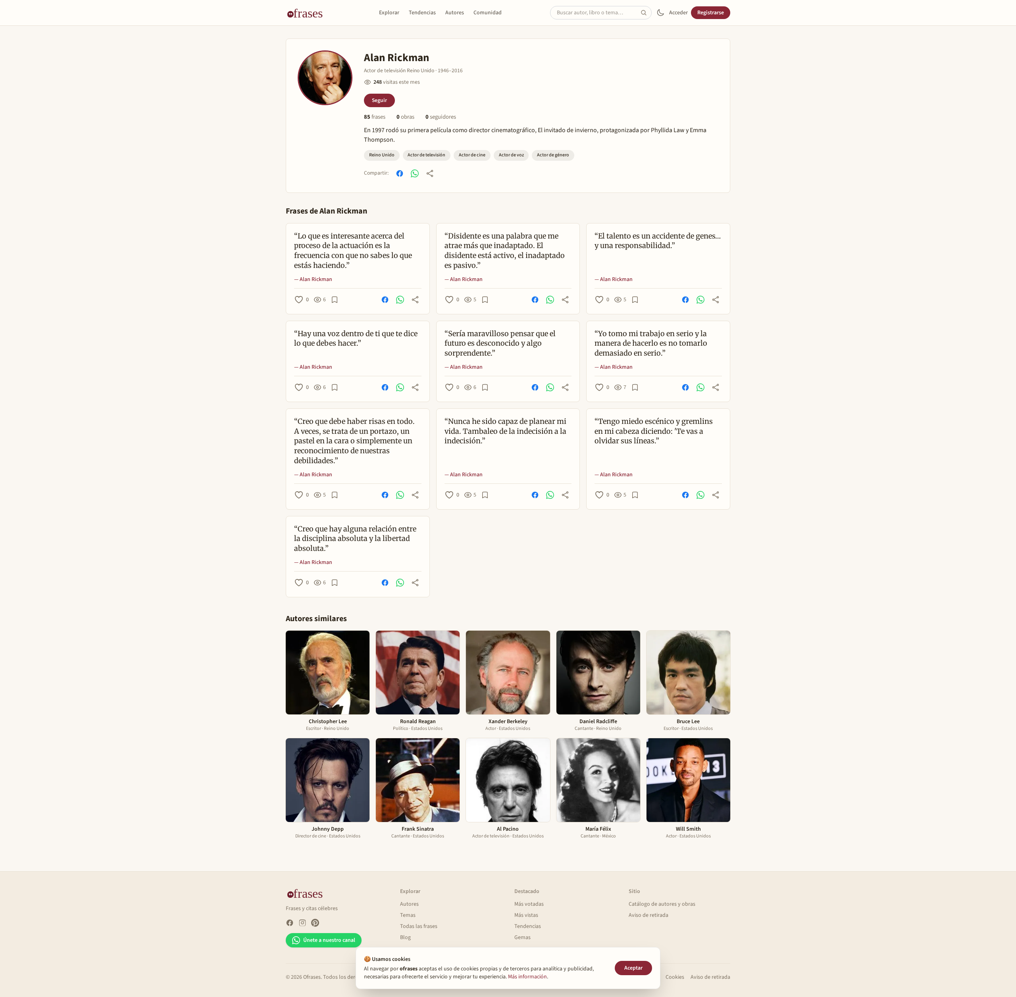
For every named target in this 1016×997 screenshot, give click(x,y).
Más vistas (526, 915)
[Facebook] (290, 923)
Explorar (389, 13)
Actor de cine (472, 155)
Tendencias (422, 13)
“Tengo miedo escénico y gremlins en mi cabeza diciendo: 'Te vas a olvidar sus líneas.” (654, 431)
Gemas (522, 937)
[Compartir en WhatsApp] (414, 173)
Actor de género (553, 155)
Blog (405, 937)
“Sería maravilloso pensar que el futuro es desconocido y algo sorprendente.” (500, 343)
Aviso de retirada (648, 915)
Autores (454, 13)
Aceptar (633, 968)
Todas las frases (418, 926)
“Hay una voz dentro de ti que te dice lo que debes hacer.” (356, 338)
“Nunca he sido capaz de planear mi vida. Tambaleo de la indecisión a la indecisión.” (505, 431)
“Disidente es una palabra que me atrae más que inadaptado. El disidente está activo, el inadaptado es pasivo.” (504, 250)
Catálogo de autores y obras (662, 904)
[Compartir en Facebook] (399, 173)
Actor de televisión (426, 155)
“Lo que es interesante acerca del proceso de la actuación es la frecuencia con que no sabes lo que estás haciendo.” (353, 250)
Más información (527, 977)
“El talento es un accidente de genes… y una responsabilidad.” (658, 240)
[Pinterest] (315, 923)
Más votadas (529, 904)
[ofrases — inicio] (308, 12)
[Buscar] (646, 12)
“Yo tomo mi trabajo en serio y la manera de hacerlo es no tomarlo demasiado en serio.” (651, 343)
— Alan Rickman (313, 279)
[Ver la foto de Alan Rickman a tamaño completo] (325, 78)
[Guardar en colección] (335, 300)
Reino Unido (381, 155)
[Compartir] (429, 173)
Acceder (678, 13)
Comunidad (487, 13)
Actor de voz (511, 155)
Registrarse (710, 13)
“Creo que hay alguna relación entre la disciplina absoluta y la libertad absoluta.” (355, 538)
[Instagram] (302, 923)
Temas (408, 915)
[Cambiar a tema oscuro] (660, 13)
